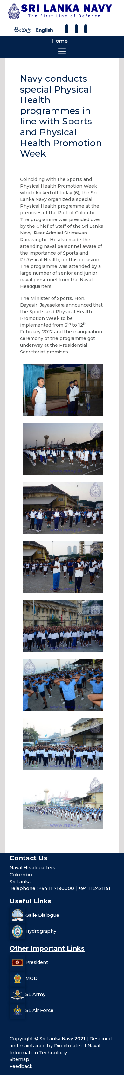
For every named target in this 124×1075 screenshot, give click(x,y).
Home (60, 41)
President (36, 962)
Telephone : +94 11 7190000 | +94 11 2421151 (60, 888)
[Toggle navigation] (62, 51)
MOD (31, 978)
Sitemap (19, 1059)
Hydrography (40, 931)
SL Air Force (39, 1010)
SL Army (35, 994)
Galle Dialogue (42, 915)
